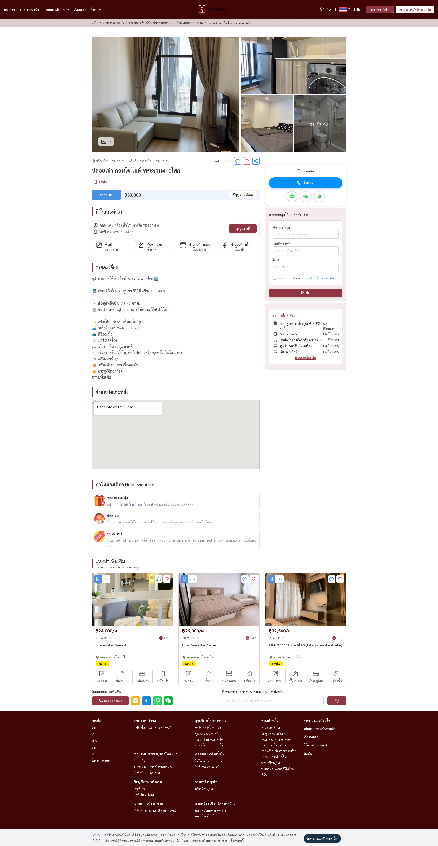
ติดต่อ (308, 753)
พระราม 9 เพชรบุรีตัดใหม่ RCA (155, 754)
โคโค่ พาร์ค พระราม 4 (209, 761)
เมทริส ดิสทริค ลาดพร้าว (210, 810)
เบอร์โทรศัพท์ (281, 243)
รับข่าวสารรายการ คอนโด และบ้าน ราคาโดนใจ (252, 691)
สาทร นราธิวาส (145, 720)
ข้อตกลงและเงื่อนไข (317, 720)
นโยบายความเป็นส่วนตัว (320, 728)
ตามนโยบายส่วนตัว (322, 278)
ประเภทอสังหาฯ (54, 9)
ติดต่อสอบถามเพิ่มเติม (106, 691)
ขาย (94, 727)
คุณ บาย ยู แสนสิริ (206, 733)
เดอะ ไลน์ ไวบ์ (204, 816)
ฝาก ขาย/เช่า (379, 9)
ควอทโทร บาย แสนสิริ (209, 745)
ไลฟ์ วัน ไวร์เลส (144, 794)
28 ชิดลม (140, 789)
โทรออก (310, 182)
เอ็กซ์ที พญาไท (204, 789)
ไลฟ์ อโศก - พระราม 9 (148, 773)
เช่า (94, 733)
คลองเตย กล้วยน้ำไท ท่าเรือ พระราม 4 (150, 23)
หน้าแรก (9, 9)
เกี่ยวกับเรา (311, 737)
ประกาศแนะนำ (115, 23)
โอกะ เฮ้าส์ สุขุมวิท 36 (209, 739)
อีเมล (276, 260)
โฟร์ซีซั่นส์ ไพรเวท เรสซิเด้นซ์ (152, 727)
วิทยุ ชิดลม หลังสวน (148, 781)
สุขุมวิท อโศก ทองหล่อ (211, 720)
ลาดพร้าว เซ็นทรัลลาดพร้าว (215, 803)
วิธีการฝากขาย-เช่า (316, 745)
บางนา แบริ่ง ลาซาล (148, 803)
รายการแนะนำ (29, 9)
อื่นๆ (93, 9)
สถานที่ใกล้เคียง (284, 315)
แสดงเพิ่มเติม (305, 357)
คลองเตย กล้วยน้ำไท (210, 754)
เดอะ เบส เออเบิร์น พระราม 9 (153, 767)
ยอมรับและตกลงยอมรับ (293, 278)
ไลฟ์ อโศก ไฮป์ (143, 761)
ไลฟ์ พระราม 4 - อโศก (190, 23)
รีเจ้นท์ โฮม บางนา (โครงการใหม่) (155, 810)
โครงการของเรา (102, 760)
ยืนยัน (305, 293)
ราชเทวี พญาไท (206, 781)
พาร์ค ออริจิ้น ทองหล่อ (209, 727)
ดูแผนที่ (244, 229)
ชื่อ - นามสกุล (281, 227)
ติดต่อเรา (80, 9)
